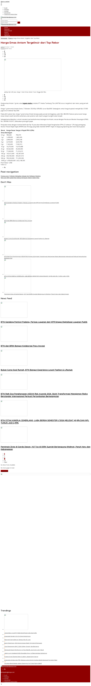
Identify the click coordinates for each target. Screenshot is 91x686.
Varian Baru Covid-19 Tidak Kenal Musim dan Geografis (20, 633)
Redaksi (6, 677)
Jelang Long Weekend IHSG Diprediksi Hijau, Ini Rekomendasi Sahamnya (25, 653)
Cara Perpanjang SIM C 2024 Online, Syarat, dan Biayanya (21, 646)
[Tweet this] (5, 53)
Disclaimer (7, 680)
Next (5, 462)
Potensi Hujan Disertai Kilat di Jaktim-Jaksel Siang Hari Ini (21, 656)
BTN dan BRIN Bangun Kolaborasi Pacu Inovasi (18, 220)
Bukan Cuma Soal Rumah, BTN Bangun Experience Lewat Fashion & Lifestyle (26, 238)
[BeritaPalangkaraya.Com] (8, 17)
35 (5, 460)
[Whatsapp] (5, 56)
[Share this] (4, 51)
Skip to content (5, 1)
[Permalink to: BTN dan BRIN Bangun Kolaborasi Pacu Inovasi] (17, 219)
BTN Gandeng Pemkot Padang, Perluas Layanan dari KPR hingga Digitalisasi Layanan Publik (31, 202)
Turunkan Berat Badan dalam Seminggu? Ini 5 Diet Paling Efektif (23, 663)
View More (4, 471)
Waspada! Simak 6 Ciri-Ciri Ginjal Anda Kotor (17, 636)
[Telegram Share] (5, 55)
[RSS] (5, 167)
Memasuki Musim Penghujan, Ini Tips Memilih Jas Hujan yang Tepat (24, 650)
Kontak (6, 678)
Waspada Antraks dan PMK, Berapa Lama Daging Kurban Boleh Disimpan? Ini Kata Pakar (30, 660)
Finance (3, 48)
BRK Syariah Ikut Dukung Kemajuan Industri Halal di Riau (20, 178)
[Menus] (1, 3)
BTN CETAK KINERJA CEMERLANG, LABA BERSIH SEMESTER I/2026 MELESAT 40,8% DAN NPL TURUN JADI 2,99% (36, 276)
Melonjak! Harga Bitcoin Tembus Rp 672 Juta (17, 639)
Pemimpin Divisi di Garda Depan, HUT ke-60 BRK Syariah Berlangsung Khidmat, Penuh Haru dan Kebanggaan (36, 294)
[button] (19, 23)
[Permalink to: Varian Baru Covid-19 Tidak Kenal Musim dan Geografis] (16, 629)
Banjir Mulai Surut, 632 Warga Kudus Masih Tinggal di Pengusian (23, 643)
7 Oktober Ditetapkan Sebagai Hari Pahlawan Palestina (21, 176)
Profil (5, 675)
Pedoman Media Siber (10, 681)
